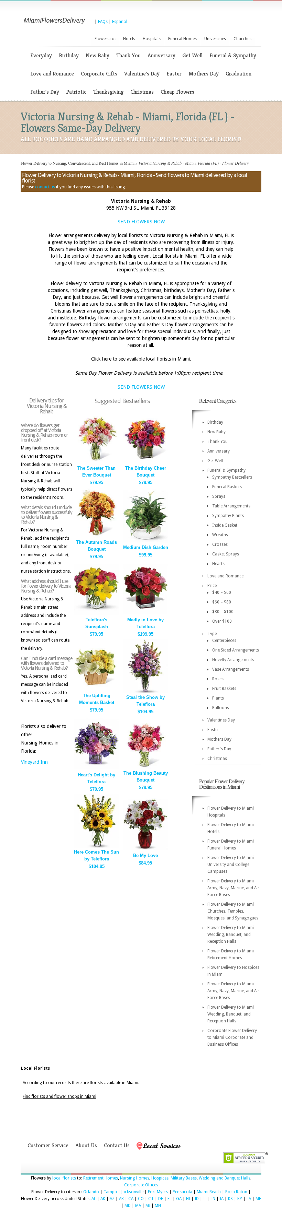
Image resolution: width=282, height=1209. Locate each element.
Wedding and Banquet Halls (224, 1178)
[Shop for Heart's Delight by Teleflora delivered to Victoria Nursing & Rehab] (96, 769)
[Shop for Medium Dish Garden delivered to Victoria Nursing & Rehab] (145, 541)
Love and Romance (52, 73)
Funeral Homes (182, 38)
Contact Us (117, 1145)
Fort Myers (158, 1191)
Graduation (238, 73)
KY (239, 1198)
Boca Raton (236, 1191)
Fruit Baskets (224, 688)
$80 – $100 (223, 611)
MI (147, 1205)
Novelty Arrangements (233, 659)
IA (222, 1198)
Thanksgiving (108, 91)
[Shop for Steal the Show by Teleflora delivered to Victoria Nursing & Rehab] (145, 691)
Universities (215, 38)
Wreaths (220, 534)
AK (102, 1198)
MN (158, 1205)
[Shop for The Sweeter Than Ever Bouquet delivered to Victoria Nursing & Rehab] (96, 462)
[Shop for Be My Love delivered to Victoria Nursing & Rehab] (145, 850)
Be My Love (145, 855)
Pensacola (182, 1191)
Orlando (91, 1191)
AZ (112, 1198)
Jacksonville (132, 1191)
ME (258, 1198)
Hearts (218, 563)
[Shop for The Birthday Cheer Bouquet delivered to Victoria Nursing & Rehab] (145, 462)
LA (249, 1198)
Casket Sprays (225, 554)
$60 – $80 (221, 602)
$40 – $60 (221, 592)
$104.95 (145, 711)
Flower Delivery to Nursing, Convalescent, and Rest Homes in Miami (77, 163)
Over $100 (222, 621)
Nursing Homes (134, 1178)
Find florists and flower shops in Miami (59, 1096)
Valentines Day (221, 720)
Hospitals (152, 38)
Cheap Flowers (177, 91)
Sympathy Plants (228, 515)
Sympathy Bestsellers (232, 477)
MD (127, 1205)
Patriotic (76, 91)
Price (212, 585)
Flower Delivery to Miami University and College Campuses (230, 864)
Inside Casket (224, 525)
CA (130, 1198)
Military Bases (184, 1178)
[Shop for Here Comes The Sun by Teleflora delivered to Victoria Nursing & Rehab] (96, 846)
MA (138, 1205)
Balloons (220, 707)
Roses (218, 679)
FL (169, 1198)
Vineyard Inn (34, 762)
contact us (45, 187)
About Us (86, 1145)
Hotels (129, 38)
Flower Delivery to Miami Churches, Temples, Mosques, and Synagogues (232, 911)
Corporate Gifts (99, 73)
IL (205, 1198)
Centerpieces (224, 640)
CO (141, 1198)
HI (188, 1198)
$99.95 (145, 554)
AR (121, 1198)
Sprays (218, 496)
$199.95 (145, 634)
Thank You (128, 55)
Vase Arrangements (230, 669)
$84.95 (145, 863)
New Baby (97, 55)
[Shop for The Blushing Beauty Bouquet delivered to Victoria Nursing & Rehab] (145, 767)
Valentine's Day (142, 73)
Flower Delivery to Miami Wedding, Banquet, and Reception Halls (230, 934)
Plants (218, 698)
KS (230, 1198)
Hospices (160, 1178)
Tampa (110, 1191)
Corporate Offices (141, 1185)
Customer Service (48, 1145)
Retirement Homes (100, 1178)
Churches (242, 38)
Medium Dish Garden (145, 547)
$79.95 (96, 482)
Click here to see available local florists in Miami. (141, 359)
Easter (174, 73)
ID (197, 1198)
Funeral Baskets (227, 486)
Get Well (192, 55)
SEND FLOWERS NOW (141, 221)
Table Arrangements (231, 506)
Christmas (142, 91)
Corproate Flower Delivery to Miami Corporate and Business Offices (232, 1037)
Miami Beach (209, 1191)
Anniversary (161, 55)
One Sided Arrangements (235, 650)
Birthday (69, 55)
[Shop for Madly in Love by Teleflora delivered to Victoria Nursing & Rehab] (145, 614)
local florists (64, 1178)
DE (160, 1198)
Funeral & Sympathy (232, 55)
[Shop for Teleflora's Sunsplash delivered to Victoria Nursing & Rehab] (96, 614)
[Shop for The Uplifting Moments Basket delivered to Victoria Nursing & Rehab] (96, 690)
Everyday (41, 55)
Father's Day (44, 91)
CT (151, 1198)
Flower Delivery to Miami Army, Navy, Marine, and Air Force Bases (233, 888)
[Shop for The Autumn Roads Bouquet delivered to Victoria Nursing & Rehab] (96, 536)
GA (179, 1198)
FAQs (103, 21)
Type (212, 633)
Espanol (119, 21)
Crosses (220, 544)
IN (213, 1198)
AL (93, 1198)
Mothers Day (203, 73)
